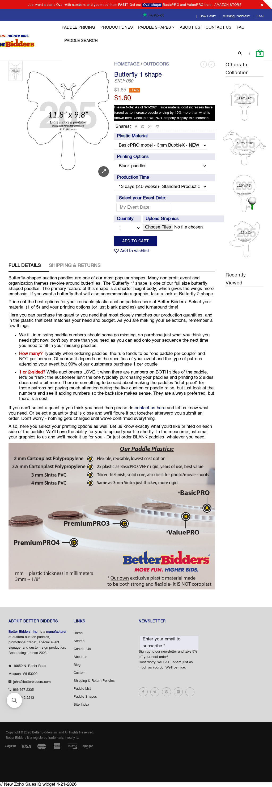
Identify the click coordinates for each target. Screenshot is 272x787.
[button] (14, 700)
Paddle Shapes (85, 696)
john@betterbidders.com (32, 682)
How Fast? (207, 16)
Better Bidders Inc (45, 732)
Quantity (125, 219)
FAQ (260, 16)
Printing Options (133, 157)
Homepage (126, 64)
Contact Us (82, 649)
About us (80, 657)
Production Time (133, 177)
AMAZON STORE (227, 5)
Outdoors (156, 64)
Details (246, 118)
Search (79, 641)
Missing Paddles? (236, 16)
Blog (77, 665)
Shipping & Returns (75, 265)
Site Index (81, 704)
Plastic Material (132, 136)
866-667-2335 (23, 690)
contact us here (150, 408)
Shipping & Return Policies (94, 681)
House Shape (244, 100)
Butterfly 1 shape (138, 75)
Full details (24, 265)
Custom (80, 673)
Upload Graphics (162, 219)
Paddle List (82, 689)
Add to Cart (135, 241)
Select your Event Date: (142, 198)
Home (78, 633)
